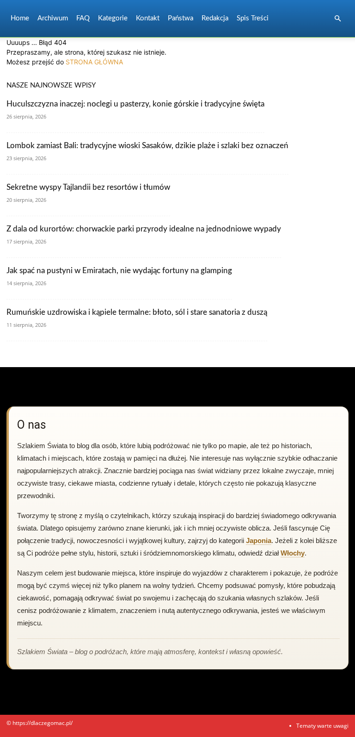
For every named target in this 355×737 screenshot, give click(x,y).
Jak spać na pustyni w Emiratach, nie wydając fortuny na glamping (119, 271)
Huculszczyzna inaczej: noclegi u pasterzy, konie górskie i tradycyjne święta (135, 104)
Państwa (180, 18)
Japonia (258, 540)
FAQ (83, 18)
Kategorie (113, 18)
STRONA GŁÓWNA (94, 62)
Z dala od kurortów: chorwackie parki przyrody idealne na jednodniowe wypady (143, 229)
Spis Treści (253, 18)
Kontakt (147, 18)
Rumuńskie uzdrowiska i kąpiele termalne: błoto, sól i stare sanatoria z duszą (136, 312)
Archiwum (52, 18)
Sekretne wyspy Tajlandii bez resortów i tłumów (88, 187)
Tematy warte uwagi (322, 726)
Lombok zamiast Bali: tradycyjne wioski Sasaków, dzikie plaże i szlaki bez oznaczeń (147, 146)
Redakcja (215, 18)
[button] (337, 18)
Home (20, 18)
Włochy (293, 553)
